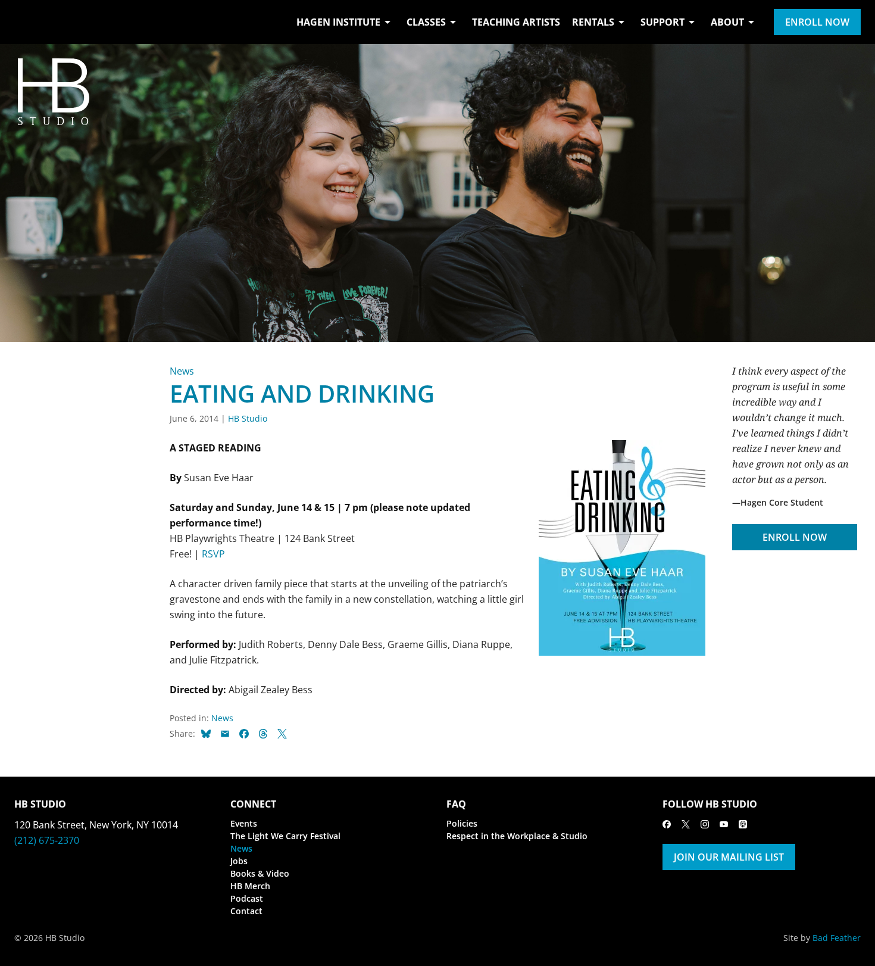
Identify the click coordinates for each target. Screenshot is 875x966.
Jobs (239, 861)
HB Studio (247, 418)
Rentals (593, 22)
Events (243, 823)
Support (662, 22)
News (182, 371)
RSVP (213, 553)
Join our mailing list (729, 857)
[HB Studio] (26, 22)
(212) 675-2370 (46, 840)
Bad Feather (836, 937)
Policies (461, 823)
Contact (246, 911)
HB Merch (250, 886)
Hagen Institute (338, 22)
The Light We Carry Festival (285, 836)
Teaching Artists (516, 22)
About (727, 22)
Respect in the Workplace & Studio (517, 836)
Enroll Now (817, 22)
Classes (426, 22)
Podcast (246, 898)
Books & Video (259, 873)
